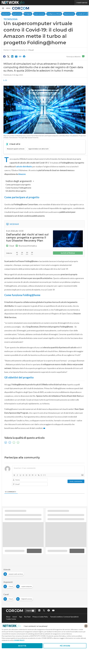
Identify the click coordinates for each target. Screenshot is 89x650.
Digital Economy (18, 50)
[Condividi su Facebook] (4, 56)
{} (41, 475)
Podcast (84, 14)
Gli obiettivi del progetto (16, 191)
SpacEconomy (6, 14)
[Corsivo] (17, 475)
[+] (44, 475)
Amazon (22, 174)
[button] (6, 8)
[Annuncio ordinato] (26, 475)
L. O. (5, 80)
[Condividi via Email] (16, 56)
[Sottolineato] (20, 475)
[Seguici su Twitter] (44, 611)
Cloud (31, 50)
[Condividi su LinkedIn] (12, 56)
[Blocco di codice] (35, 475)
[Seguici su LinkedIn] (39, 611)
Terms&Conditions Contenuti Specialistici (64, 617)
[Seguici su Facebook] (48, 611)
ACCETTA (22, 645)
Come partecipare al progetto (18, 184)
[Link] (38, 475)
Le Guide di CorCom (72, 14)
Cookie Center (11, 619)
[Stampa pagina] (24, 56)
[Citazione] (32, 475)
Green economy (28, 14)
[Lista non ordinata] (29, 475)
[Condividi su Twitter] (8, 56)
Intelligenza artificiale (43, 14)
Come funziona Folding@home (18, 187)
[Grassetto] (14, 475)
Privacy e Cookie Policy (40, 617)
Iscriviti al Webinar (68, 253)
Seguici (29, 610)
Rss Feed (27, 617)
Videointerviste (58, 14)
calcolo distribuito (24, 166)
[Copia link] (20, 56)
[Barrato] (23, 475)
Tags (20, 617)
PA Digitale (17, 14)
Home (6, 50)
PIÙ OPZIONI (65, 645)
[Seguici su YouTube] (53, 611)
